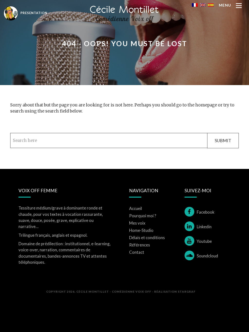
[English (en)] (203, 5)
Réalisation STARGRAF (175, 291)
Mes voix (137, 223)
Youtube (204, 241)
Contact (136, 252)
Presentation (33, 13)
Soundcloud (207, 255)
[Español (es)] (211, 5)
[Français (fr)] (195, 5)
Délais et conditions (147, 237)
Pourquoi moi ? (142, 215)
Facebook (205, 212)
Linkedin (204, 226)
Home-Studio (141, 230)
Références (139, 244)
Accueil (135, 208)
